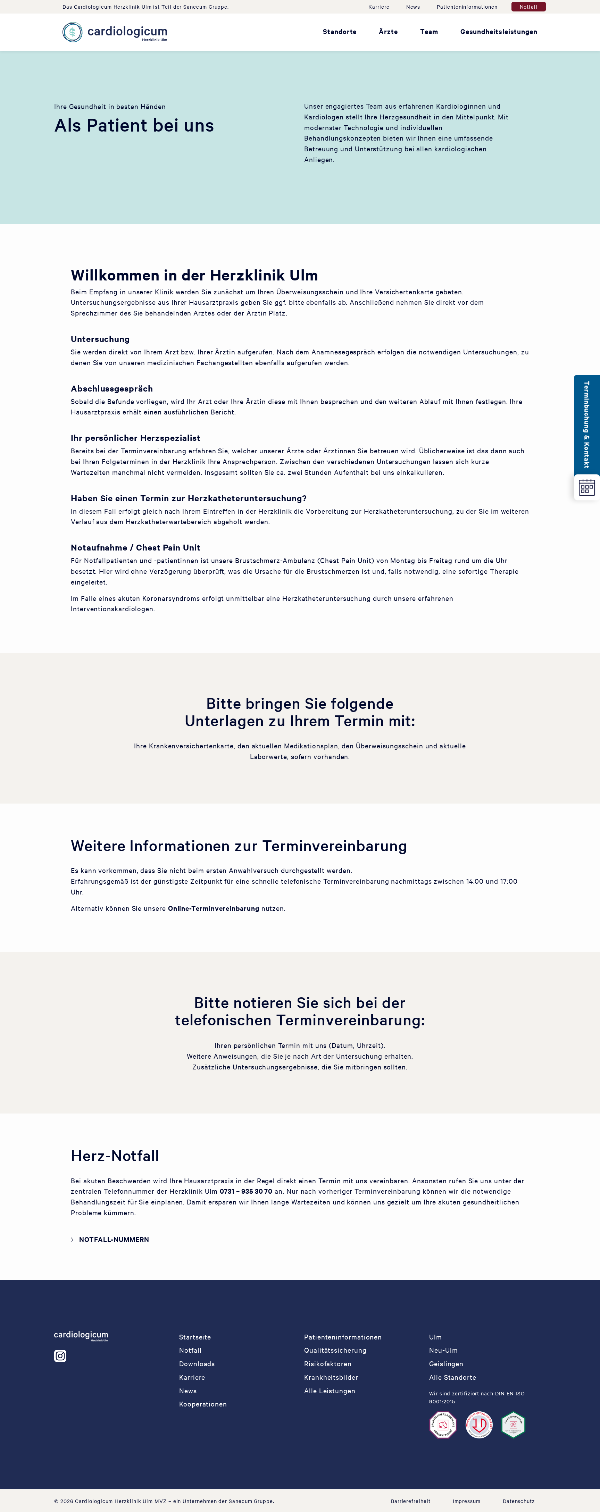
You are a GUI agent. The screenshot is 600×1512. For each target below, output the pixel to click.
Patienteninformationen (467, 6)
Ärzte (388, 31)
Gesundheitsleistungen (499, 31)
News (413, 6)
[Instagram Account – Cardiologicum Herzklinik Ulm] (63, 1356)
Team (429, 31)
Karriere (378, 6)
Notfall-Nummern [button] (114, 1239)
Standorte (340, 31)
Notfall (529, 6)
